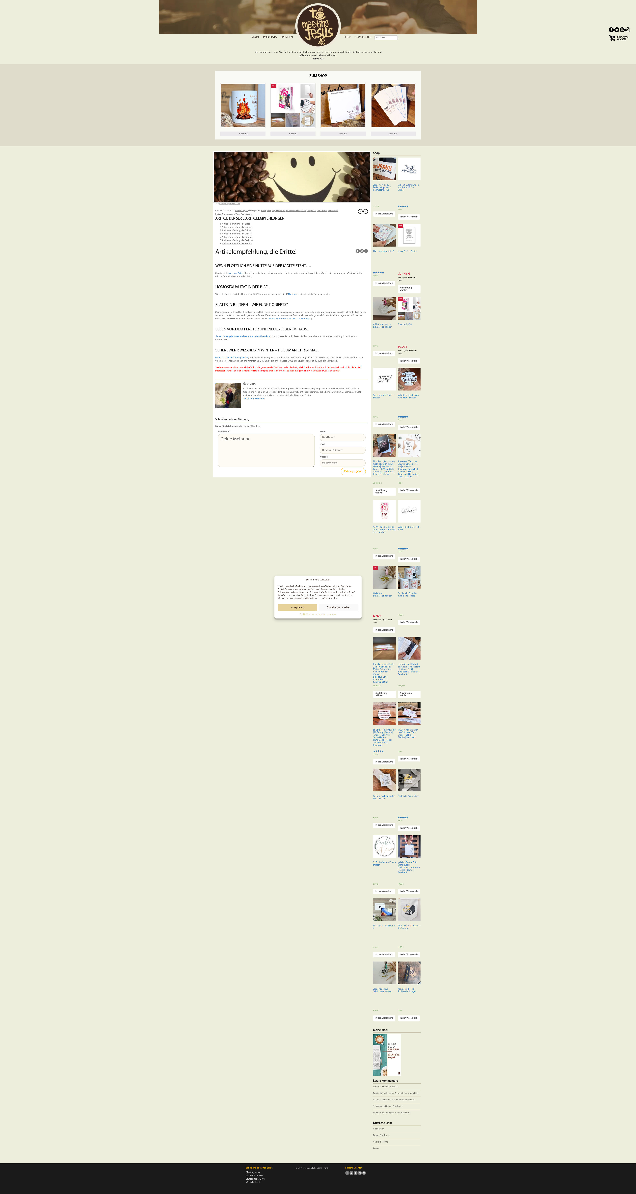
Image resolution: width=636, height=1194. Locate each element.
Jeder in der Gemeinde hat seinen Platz (401, 1093)
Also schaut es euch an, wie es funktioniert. (290, 319)
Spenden (287, 37)
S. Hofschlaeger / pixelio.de (229, 204)
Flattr (278, 211)
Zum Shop (318, 76)
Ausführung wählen (406, 289)
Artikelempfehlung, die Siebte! (237, 244)
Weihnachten (247, 214)
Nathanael (293, 294)
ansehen (243, 134)
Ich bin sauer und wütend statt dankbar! (398, 1100)
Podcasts (270, 37)
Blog (273, 211)
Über (347, 37)
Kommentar (224, 431)
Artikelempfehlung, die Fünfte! (237, 237)
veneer (376, 1087)
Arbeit (263, 211)
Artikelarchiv (378, 1129)
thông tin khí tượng (382, 1113)
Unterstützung (228, 214)
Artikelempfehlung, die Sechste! (237, 240)
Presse (376, 1148)
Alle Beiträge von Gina (254, 398)
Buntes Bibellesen (391, 1087)
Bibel (269, 211)
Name (322, 431)
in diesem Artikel (236, 273)
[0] (612, 41)
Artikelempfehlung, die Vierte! (236, 234)
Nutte (324, 211)
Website (324, 457)
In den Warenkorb (384, 214)
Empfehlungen (241, 211)
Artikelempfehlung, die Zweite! (237, 227)
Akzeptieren (297, 607)
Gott (283, 211)
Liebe (319, 211)
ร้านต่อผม (377, 1106)
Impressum (320, 614)
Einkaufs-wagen (623, 38)
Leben (303, 211)
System (218, 214)
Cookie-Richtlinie (307, 614)
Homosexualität (293, 211)
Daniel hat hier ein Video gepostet (231, 357)
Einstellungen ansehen (338, 607)
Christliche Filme (380, 1142)
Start (255, 37)
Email (322, 444)
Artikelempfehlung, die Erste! (236, 224)
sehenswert (333, 211)
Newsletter (363, 37)
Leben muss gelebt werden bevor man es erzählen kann (243, 336)
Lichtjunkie (311, 211)
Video (238, 214)
